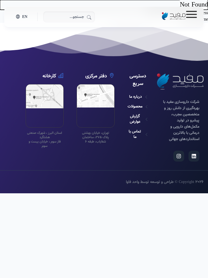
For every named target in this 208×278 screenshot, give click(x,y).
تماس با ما (135, 134)
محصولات (135, 106)
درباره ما (135, 96)
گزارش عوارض (135, 118)
